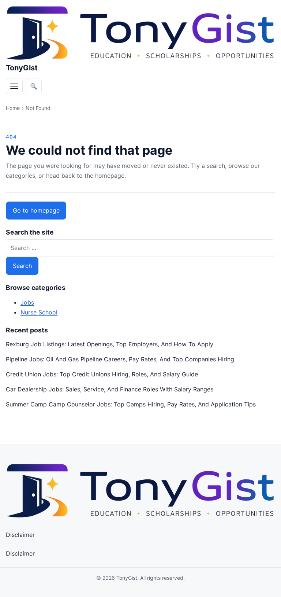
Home (13, 108)
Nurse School (38, 312)
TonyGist (22, 67)
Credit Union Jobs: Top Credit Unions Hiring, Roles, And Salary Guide (102, 374)
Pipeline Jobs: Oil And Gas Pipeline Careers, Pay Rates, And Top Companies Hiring (120, 359)
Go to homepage (36, 210)
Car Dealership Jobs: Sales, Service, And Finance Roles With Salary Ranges (109, 389)
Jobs (27, 302)
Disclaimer (20, 534)
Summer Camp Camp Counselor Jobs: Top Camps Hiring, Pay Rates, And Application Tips (131, 404)
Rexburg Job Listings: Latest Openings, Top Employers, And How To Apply (109, 344)
